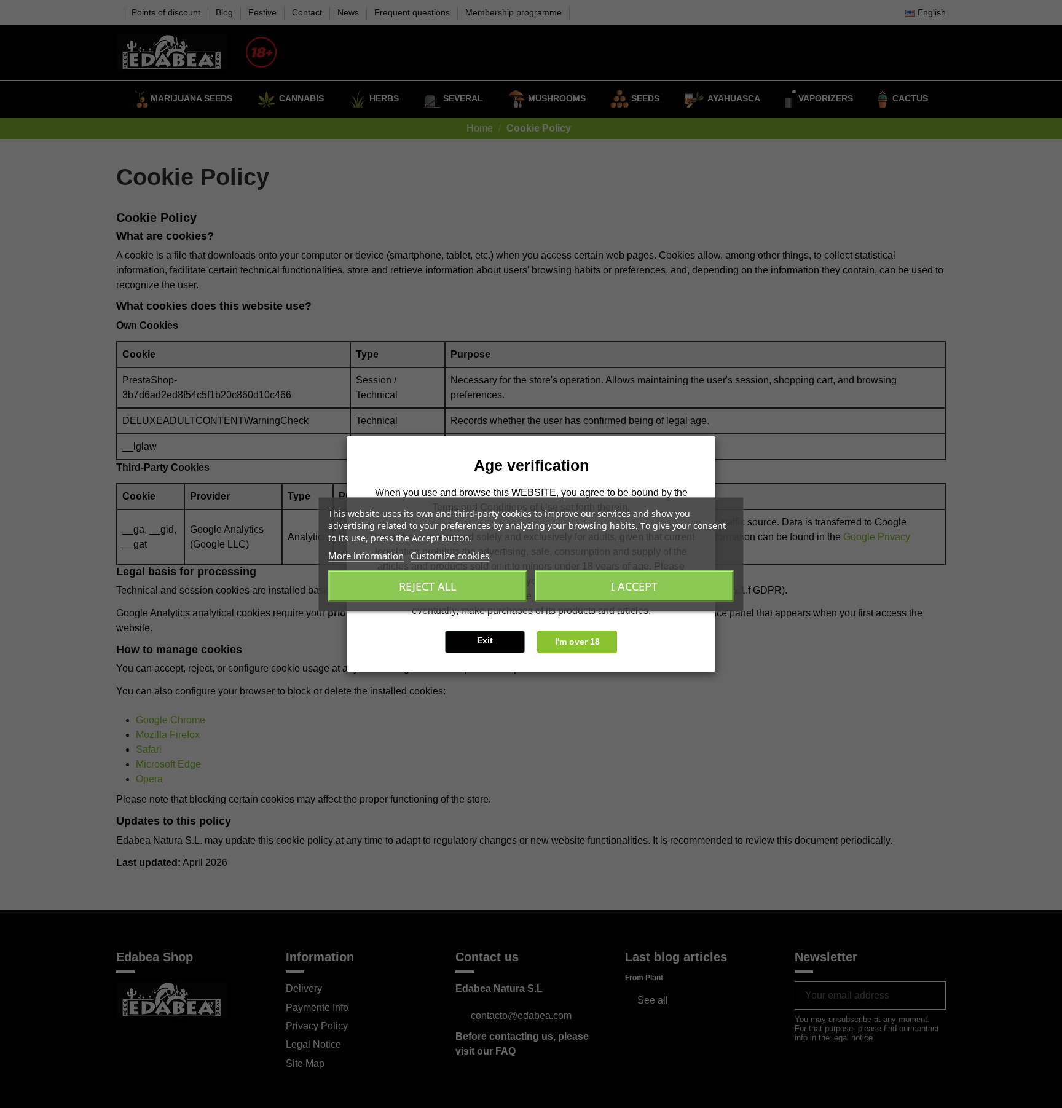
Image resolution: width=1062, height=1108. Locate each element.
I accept (634, 585)
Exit (485, 640)
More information (366, 555)
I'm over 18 (577, 641)
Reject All (427, 585)
